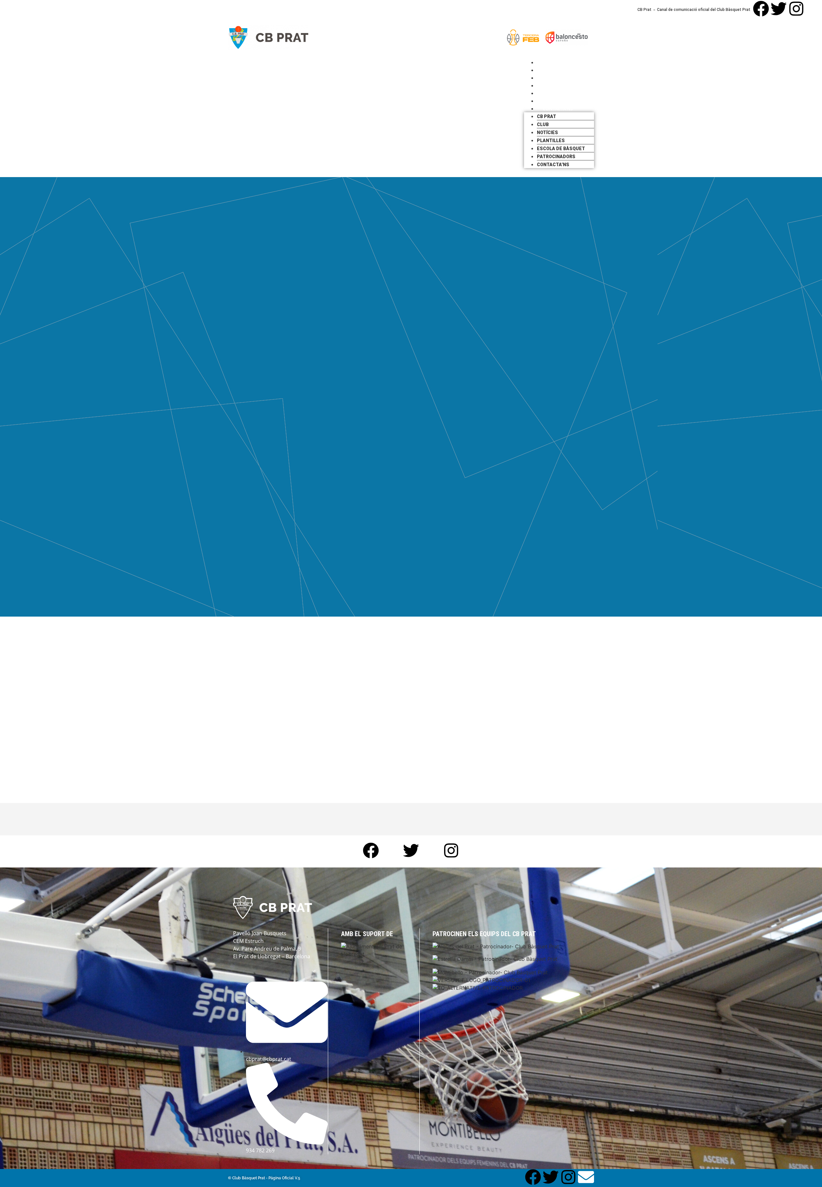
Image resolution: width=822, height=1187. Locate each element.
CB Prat (546, 116)
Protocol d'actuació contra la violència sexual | (481, 172)
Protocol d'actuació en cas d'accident (558, 172)
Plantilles (551, 140)
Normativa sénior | (421, 172)
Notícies (547, 132)
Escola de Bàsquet (561, 148)
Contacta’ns (558, 109)
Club (543, 124)
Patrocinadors (556, 156)
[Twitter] (779, 9)
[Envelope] (814, 9)
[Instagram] (796, 9)
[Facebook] (761, 9)
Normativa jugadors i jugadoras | (374, 172)
